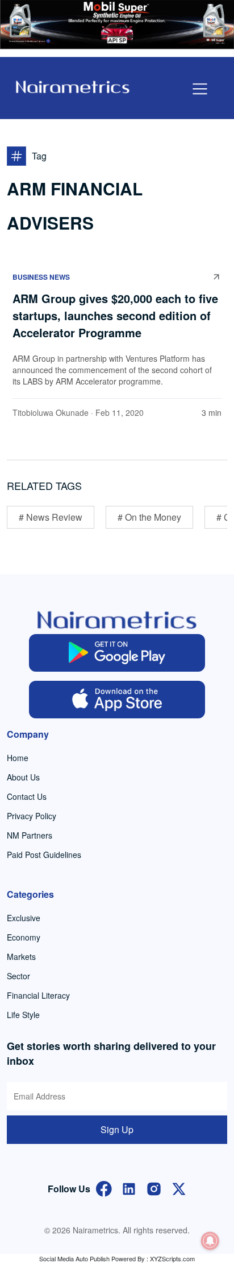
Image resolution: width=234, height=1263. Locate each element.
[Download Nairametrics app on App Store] (117, 699)
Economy (23, 937)
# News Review (50, 517)
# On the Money (149, 517)
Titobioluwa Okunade (50, 412)
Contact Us (27, 796)
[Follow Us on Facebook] (104, 1187)
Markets (21, 956)
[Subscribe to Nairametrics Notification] (210, 1241)
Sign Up (117, 1129)
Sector (18, 976)
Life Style (23, 1014)
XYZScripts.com (172, 1258)
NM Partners (29, 835)
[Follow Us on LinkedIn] (129, 1187)
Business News (41, 277)
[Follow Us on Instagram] (154, 1187)
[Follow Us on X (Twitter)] (179, 1187)
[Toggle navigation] (200, 89)
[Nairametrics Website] (72, 85)
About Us (23, 777)
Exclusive (23, 917)
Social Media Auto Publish (74, 1258)
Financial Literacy (38, 995)
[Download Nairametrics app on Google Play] (117, 653)
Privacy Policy (31, 815)
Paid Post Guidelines (44, 854)
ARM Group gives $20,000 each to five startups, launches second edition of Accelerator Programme (115, 315)
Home (17, 757)
